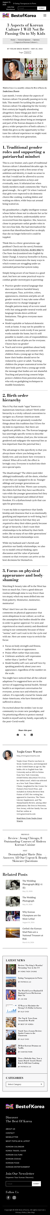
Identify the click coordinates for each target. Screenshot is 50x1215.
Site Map (31, 1212)
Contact (10, 1133)
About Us (10, 1129)
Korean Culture (14, 1155)
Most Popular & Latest (18, 1141)
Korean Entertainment (18, 1167)
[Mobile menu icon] (44, 15)
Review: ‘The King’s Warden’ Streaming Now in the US (30, 966)
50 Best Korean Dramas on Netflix (29, 1047)
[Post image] (13, 885)
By (18, 49)
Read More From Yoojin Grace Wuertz (29, 819)
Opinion (27, 52)
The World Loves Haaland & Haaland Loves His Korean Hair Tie (30, 993)
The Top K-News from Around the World (27, 1019)
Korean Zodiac (13, 1159)
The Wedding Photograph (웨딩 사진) (32, 884)
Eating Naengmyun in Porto (25, 3)
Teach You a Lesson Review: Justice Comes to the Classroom (30, 1033)
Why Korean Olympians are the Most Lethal (31, 915)
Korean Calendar (15, 1147)
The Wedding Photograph (29, 899)
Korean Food (12, 1163)
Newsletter (12, 1137)
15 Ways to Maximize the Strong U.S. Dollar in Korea (30, 1006)
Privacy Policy (21, 1212)
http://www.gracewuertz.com (28, 756)
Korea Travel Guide (16, 1151)
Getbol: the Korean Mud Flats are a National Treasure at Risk (32, 933)
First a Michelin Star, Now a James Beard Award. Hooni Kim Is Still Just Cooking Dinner (30, 1060)
